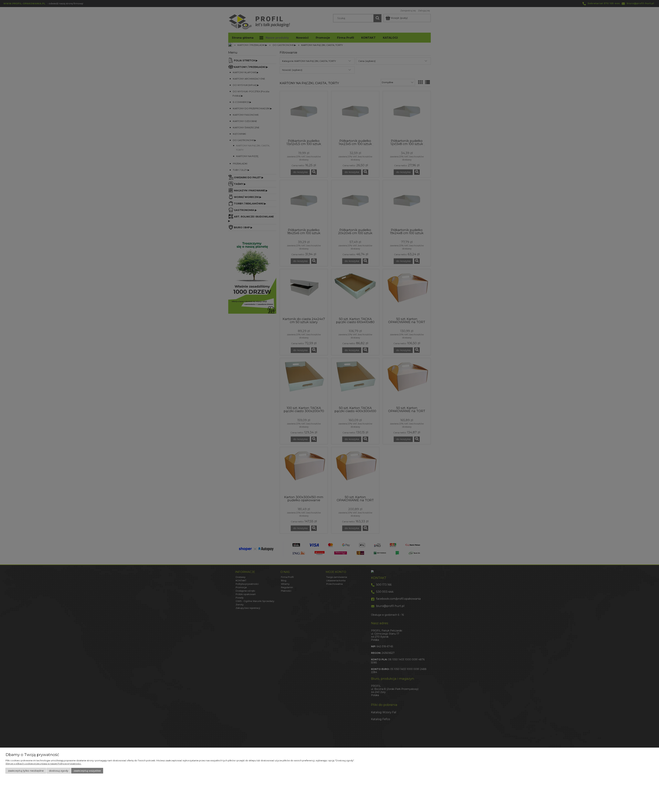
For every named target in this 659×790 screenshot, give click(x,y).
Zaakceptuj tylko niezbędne (26, 770)
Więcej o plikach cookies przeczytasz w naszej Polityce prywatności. (43, 763)
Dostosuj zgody (58, 770)
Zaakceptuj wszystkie (87, 770)
